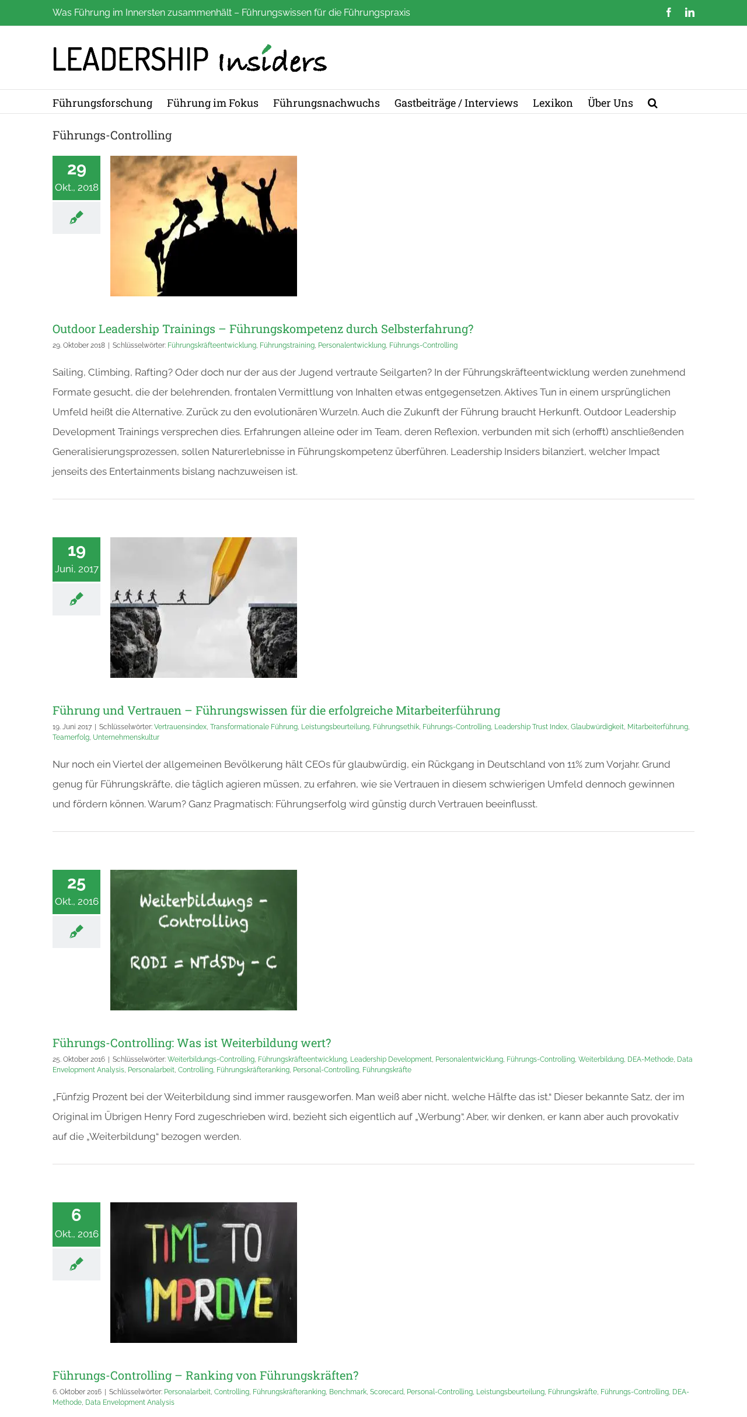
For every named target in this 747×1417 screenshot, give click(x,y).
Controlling (195, 1070)
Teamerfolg (71, 737)
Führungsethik (396, 727)
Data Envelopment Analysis (129, 1402)
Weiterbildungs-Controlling (210, 1059)
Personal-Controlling (326, 1070)
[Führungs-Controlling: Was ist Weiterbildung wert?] (203, 940)
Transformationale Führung (254, 727)
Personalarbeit (151, 1070)
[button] (653, 101)
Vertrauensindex (180, 727)
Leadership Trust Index (530, 727)
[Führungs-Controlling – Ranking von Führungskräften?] (203, 1272)
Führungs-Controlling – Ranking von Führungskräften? (205, 1375)
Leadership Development (391, 1059)
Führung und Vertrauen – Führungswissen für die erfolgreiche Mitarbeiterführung (276, 710)
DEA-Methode (650, 1059)
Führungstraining (287, 345)
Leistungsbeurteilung (335, 727)
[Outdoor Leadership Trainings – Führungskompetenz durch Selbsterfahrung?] (203, 226)
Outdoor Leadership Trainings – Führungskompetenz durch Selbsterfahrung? (263, 328)
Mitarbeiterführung (657, 727)
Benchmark (347, 1392)
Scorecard (386, 1392)
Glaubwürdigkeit (597, 727)
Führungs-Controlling (423, 345)
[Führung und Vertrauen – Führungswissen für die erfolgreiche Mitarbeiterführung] (203, 607)
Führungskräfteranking (253, 1070)
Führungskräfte (386, 1070)
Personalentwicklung (352, 345)
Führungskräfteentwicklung (211, 345)
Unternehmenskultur (126, 737)
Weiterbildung (601, 1059)
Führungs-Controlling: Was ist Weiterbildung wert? (192, 1042)
